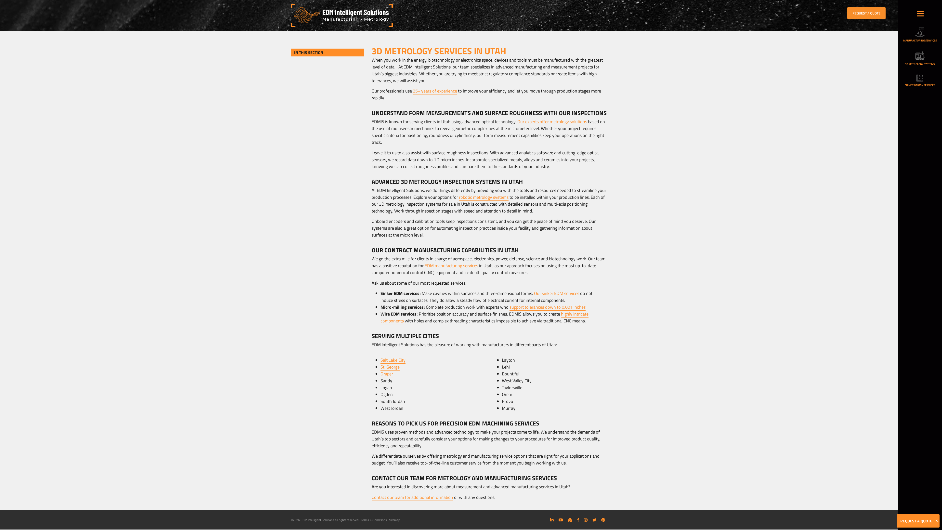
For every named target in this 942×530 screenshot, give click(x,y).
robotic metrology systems (484, 197)
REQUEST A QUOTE (866, 13)
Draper (386, 374)
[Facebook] (578, 520)
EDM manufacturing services (451, 265)
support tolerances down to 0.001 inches (548, 307)
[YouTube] (561, 520)
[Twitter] (594, 520)
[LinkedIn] (552, 520)
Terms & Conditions (374, 520)
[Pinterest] (603, 520)
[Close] (937, 520)
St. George (390, 367)
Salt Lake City (393, 360)
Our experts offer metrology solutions (552, 121)
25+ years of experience (435, 91)
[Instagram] (585, 520)
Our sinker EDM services (556, 293)
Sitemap (394, 520)
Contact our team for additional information (412, 497)
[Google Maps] (570, 520)
